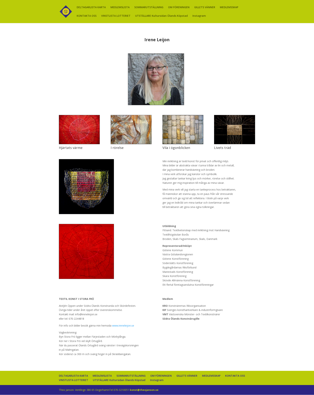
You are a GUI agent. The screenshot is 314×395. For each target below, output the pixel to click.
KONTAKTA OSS (86, 16)
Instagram (199, 16)
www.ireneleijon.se (123, 325)
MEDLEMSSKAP (229, 7)
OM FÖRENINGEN (179, 7)
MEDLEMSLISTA (120, 7)
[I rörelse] (131, 143)
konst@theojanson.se (144, 390)
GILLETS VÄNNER (204, 7)
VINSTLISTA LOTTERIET (115, 16)
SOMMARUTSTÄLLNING (148, 7)
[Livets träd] (234, 143)
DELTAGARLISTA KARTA (91, 7)
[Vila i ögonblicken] (183, 143)
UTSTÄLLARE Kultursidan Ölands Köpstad (161, 16)
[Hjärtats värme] (79, 143)
